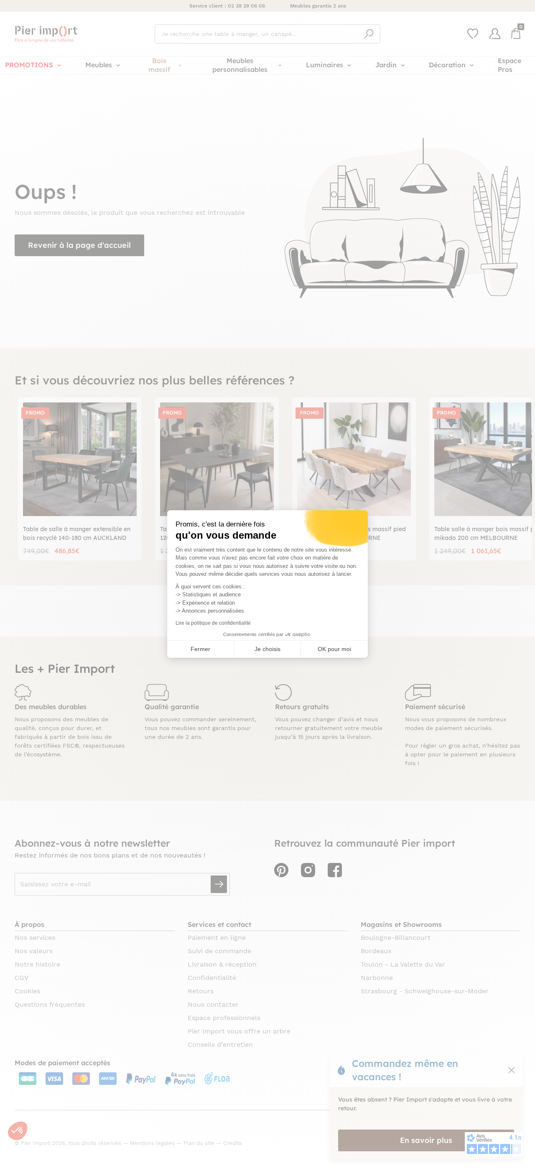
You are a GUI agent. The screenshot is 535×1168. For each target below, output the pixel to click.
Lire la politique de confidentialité (213, 623)
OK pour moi (334, 649)
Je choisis (267, 649)
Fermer (200, 649)
